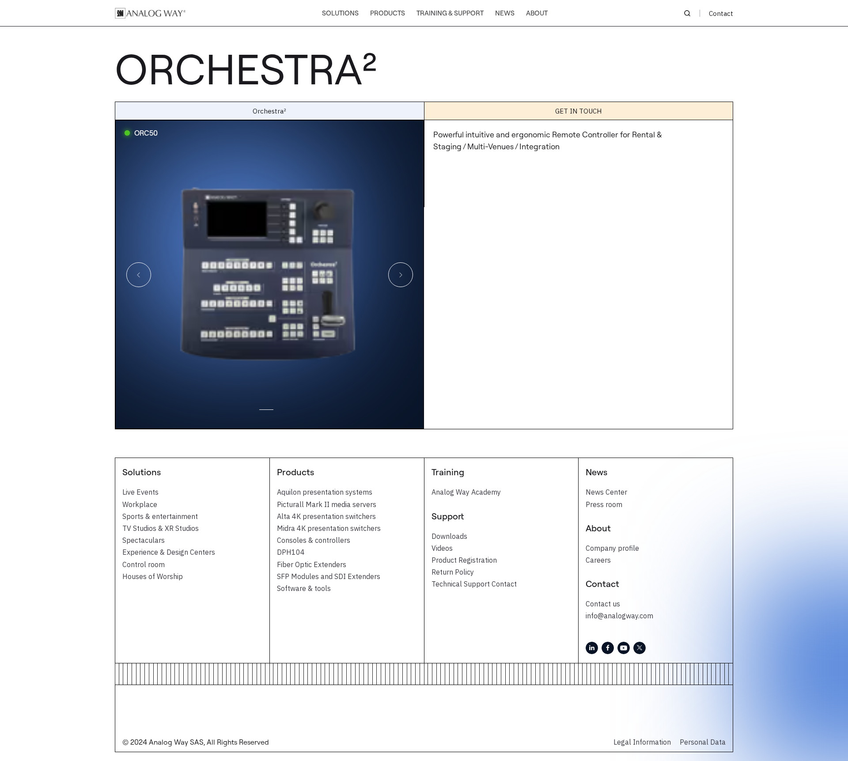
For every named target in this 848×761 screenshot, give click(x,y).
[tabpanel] (270, 274)
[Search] (687, 13)
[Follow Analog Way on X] (639, 648)
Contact (721, 13)
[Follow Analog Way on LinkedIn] (592, 648)
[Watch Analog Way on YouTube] (623, 648)
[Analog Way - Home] (150, 13)
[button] (340, 13)
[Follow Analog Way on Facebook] (608, 648)
